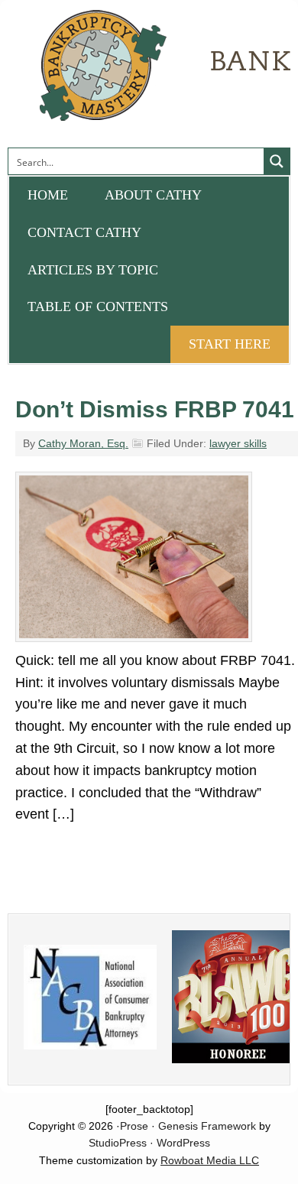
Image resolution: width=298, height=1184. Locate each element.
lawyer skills (238, 443)
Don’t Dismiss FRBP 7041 (154, 409)
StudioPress (118, 1143)
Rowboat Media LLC (209, 1160)
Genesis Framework (207, 1126)
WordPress (183, 1143)
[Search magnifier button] (277, 161)
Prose (134, 1126)
